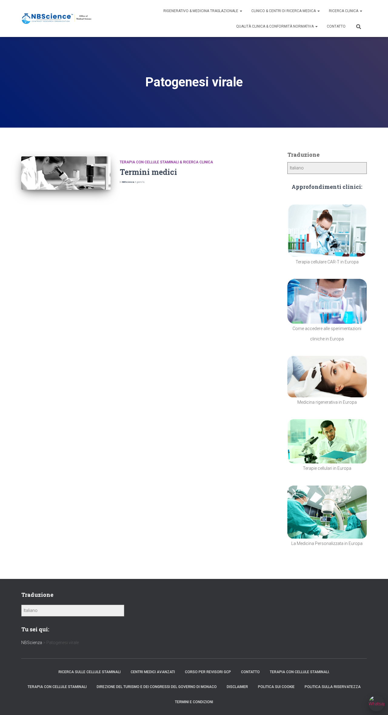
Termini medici (148, 172)
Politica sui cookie (276, 687)
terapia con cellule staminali (57, 687)
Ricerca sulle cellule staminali (90, 672)
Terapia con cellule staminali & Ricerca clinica (166, 162)
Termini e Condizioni (194, 702)
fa (139, 182)
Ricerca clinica (344, 11)
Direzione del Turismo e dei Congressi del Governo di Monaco (157, 687)
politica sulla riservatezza (333, 687)
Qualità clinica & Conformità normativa (275, 26)
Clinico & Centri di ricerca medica (284, 11)
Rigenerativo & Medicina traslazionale (201, 11)
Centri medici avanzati (153, 672)
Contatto (336, 26)
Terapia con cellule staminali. (300, 672)
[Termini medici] (66, 173)
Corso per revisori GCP (208, 672)
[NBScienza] (57, 19)
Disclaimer (237, 687)
